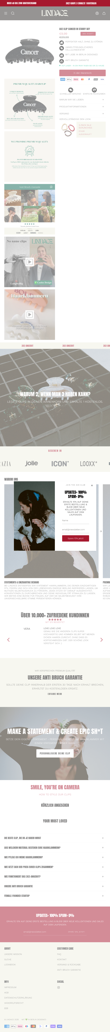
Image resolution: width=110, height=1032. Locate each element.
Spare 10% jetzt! (76, 538)
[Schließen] (92, 485)
